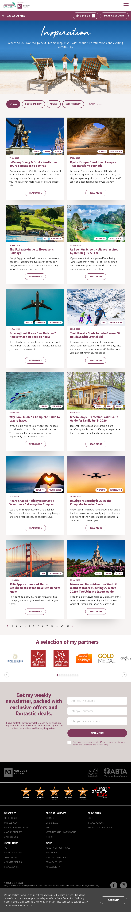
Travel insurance (13, 853)
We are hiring (53, 853)
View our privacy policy (20, 905)
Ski (47, 827)
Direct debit (10, 857)
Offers (49, 837)
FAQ (6, 848)
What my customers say (16, 827)
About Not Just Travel (58, 848)
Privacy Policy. (102, 745)
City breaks (52, 823)
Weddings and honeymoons (61, 832)
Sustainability (33, 104)
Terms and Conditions (82, 745)
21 (68, 625)
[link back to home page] (15, 772)
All (15, 104)
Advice (53, 104)
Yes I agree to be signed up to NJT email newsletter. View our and (99, 743)
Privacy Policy (54, 862)
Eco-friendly (73, 104)
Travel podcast (96, 823)
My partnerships (13, 862)
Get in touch (10, 818)
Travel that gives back (100, 827)
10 (52, 625)
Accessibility (53, 867)
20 (62, 625)
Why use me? (10, 823)
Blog (90, 818)
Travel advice (11, 867)
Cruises (50, 818)
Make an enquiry (13, 832)
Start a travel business (59, 857)
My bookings (11, 837)
